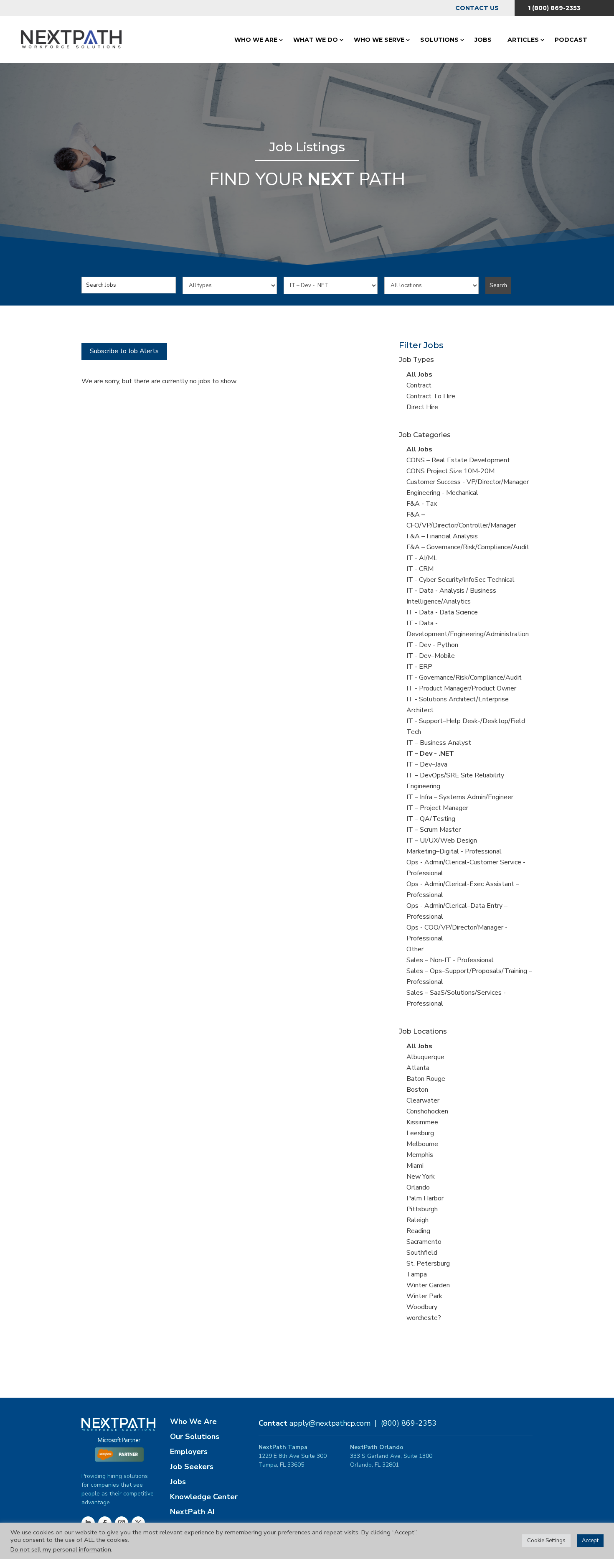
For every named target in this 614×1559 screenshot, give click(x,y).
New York (420, 1176)
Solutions (439, 40)
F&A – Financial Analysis (442, 536)
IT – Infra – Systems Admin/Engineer (459, 797)
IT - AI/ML (421, 558)
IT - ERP (419, 666)
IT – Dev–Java (426, 764)
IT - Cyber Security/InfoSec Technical (460, 579)
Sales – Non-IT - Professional (450, 960)
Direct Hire (422, 407)
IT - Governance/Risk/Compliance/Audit (464, 677)
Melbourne (422, 1144)
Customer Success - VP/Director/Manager (467, 482)
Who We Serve (379, 40)
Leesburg (420, 1133)
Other (415, 949)
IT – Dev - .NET (430, 753)
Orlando (418, 1187)
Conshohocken (427, 1111)
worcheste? (423, 1317)
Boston (417, 1089)
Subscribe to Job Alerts (124, 351)
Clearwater (422, 1100)
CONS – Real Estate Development (458, 460)
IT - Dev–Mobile (430, 655)
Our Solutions (194, 1437)
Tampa (416, 1274)
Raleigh (417, 1220)
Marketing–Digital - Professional (454, 851)
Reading (418, 1230)
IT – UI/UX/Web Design (441, 840)
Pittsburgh (422, 1209)
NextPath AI (192, 1512)
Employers (189, 1452)
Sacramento (423, 1241)
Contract (418, 385)
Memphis (419, 1154)
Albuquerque (425, 1057)
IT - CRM (420, 568)
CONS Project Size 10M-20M (450, 471)
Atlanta (417, 1067)
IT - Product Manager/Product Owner (461, 688)
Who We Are (255, 40)
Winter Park (424, 1296)
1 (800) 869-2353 (554, 8)
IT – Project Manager (437, 808)
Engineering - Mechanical (442, 492)
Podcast (571, 40)
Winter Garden (428, 1285)
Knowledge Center (204, 1497)
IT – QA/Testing (430, 818)
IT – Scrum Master (433, 829)
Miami (415, 1165)
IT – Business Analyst (438, 742)
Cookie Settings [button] (546, 1540)
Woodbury (421, 1307)
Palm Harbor (425, 1198)
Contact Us (477, 8)
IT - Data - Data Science (442, 612)
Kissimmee (422, 1122)
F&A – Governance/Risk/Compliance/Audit (467, 547)
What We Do (315, 40)
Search (498, 285)
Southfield (421, 1252)
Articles (523, 40)
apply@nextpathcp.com (329, 1423)
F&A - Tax (421, 503)
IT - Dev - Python (432, 645)
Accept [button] (590, 1540)
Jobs (483, 40)
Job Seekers (191, 1467)
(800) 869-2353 (408, 1423)
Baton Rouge (425, 1078)
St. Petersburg (428, 1263)
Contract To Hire (430, 396)
